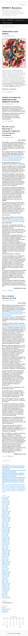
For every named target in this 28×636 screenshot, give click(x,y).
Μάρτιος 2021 (5, 548)
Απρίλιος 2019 (5, 569)
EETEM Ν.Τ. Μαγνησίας (12, 8)
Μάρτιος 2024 (5, 515)
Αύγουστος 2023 (5, 521)
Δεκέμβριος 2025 (6, 501)
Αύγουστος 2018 (5, 576)
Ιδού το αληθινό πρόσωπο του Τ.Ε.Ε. (9, 297)
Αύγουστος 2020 (5, 556)
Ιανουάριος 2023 (6, 528)
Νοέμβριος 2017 (5, 586)
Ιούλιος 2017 (5, 592)
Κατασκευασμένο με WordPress (14, 633)
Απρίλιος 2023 (5, 524)
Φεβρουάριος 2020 (6, 561)
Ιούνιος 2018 (5, 577)
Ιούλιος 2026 (5, 498)
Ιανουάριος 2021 (6, 551)
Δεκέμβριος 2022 (6, 530)
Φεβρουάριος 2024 (6, 517)
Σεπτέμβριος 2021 (6, 543)
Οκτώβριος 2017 (5, 587)
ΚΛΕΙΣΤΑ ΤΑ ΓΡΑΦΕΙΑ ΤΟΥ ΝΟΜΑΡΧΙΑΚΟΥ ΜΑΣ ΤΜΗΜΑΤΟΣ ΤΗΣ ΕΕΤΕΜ (11, 99)
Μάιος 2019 (4, 567)
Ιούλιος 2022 (5, 534)
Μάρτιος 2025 (5, 510)
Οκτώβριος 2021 (5, 541)
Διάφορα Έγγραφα (19, 20)
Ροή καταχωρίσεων (6, 609)
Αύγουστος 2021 (5, 544)
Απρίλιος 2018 (5, 580)
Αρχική (3, 20)
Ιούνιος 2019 (5, 566)
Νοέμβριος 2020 (5, 554)
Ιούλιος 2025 (5, 505)
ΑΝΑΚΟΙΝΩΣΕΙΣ (10, 20)
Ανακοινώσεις (10, 91)
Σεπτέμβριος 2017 (6, 589)
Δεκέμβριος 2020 (6, 553)
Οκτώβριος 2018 (5, 574)
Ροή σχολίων (5, 610)
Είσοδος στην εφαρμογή (7, 22)
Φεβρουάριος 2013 (6, 597)
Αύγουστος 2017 (5, 590)
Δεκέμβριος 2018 (6, 573)
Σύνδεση (4, 607)
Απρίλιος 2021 (5, 547)
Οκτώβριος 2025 (5, 502)
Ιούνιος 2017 (5, 593)
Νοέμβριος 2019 (5, 564)
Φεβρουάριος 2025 (6, 511)
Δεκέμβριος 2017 (6, 584)
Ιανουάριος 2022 (6, 537)
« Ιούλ (6, 626)
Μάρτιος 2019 (5, 570)
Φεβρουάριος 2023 (6, 527)
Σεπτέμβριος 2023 (6, 520)
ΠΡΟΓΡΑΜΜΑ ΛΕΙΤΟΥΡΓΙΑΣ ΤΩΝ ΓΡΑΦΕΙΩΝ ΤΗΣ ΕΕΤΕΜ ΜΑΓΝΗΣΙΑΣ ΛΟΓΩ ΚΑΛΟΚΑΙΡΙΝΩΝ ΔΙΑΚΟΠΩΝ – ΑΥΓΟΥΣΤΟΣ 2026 (13, 467)
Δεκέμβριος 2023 (6, 518)
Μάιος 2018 (4, 579)
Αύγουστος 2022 (5, 533)
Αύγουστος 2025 (5, 504)
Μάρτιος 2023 (5, 525)
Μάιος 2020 (4, 557)
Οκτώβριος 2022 (5, 531)
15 (6, 622)
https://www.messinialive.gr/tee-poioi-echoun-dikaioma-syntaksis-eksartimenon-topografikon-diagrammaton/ (14, 326)
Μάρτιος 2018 (5, 582)
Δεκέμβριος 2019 (6, 563)
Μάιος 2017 (4, 594)
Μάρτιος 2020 (5, 560)
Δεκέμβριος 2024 (6, 512)
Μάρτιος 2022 (5, 536)
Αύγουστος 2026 (5, 497)
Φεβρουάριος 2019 (6, 571)
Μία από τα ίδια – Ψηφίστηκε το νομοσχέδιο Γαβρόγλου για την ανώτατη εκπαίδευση (11, 131)
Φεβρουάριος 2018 (6, 583)
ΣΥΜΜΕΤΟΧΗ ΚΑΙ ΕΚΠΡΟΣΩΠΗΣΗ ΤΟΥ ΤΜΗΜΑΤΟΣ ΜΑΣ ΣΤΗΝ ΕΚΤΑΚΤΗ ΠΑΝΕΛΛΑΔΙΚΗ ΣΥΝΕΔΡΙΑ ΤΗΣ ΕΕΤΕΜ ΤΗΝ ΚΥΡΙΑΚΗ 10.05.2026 (13, 475)
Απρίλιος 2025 (5, 508)
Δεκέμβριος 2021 (6, 538)
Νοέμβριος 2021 (5, 540)
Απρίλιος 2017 (5, 596)
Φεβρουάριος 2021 (6, 550)
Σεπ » (20, 626)
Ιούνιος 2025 (5, 507)
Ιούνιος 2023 (5, 522)
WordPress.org (5, 612)
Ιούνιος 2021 (5, 546)
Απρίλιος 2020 (5, 559)
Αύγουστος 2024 (5, 514)
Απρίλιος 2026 (5, 499)
